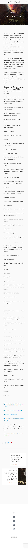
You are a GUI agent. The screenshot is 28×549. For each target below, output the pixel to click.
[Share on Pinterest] (11, 443)
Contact (14, 537)
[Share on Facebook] (5, 443)
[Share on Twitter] (8, 443)
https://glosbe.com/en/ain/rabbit (10, 414)
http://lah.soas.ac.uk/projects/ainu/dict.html (13, 410)
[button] (25, 2)
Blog (14, 20)
